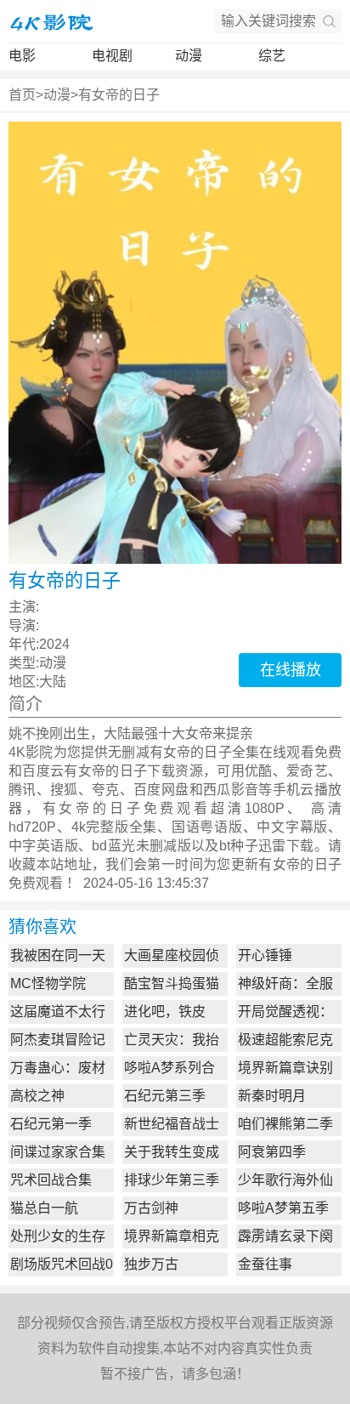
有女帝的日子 (119, 95)
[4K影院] (50, 21)
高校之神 (37, 1096)
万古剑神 (151, 1208)
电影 (22, 55)
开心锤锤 (265, 955)
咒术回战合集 (51, 1180)
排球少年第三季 (171, 1180)
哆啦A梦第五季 (283, 1208)
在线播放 (290, 670)
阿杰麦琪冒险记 (57, 1039)
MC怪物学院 (48, 983)
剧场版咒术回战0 (61, 1264)
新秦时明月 (272, 1096)
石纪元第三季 (165, 1096)
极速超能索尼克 (285, 1039)
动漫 (188, 55)
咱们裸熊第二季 (285, 1124)
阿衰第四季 (272, 1152)
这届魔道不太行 (57, 1011)
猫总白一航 (44, 1208)
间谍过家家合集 (57, 1152)
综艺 (271, 55)
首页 (22, 95)
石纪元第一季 (51, 1124)
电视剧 (112, 55)
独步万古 (151, 1264)
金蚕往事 (265, 1264)
